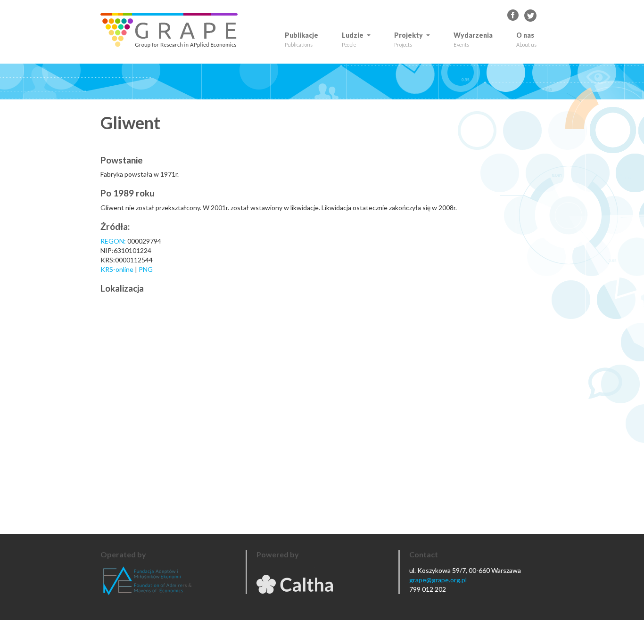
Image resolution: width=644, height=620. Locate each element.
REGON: (113, 241)
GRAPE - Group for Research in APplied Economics (513, 15)
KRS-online (116, 269)
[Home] (172, 30)
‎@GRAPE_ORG (530, 15)
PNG (146, 269)
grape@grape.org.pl (438, 580)
